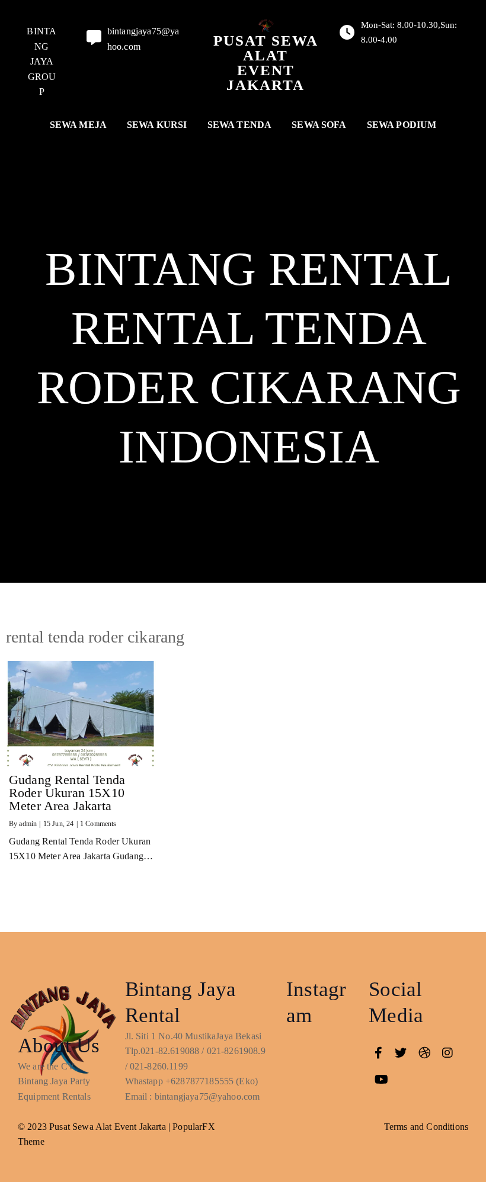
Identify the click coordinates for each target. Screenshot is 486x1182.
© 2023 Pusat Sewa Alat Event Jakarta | (95, 1127)
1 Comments (98, 824)
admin (28, 824)
